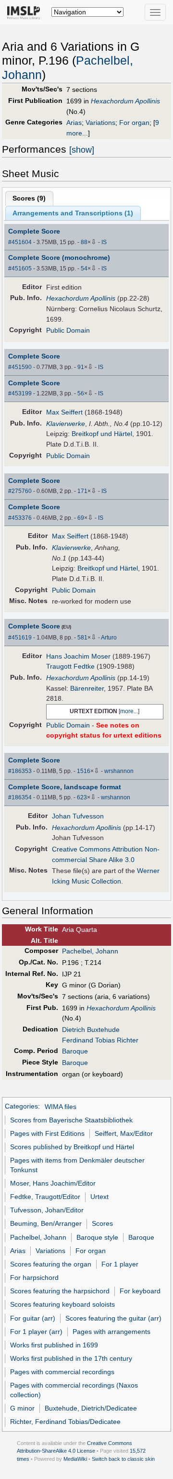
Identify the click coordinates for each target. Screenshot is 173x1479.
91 (80, 367)
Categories (21, 1106)
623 (82, 797)
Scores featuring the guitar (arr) (113, 1318)
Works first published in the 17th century (71, 1358)
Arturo (109, 637)
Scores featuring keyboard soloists (62, 1304)
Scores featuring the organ (50, 1264)
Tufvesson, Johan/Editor (47, 1210)
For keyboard (140, 1291)
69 (80, 518)
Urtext (99, 1196)
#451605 (20, 268)
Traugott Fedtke (70, 666)
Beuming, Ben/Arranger (46, 1223)
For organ (134, 122)
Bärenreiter (87, 688)
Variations (100, 122)
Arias (74, 122)
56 (80, 393)
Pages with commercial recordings (62, 1372)
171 (82, 491)
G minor (22, 1408)
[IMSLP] (25, 12)
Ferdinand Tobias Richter (100, 1040)
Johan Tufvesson (78, 816)
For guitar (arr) (32, 1318)
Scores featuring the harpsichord (60, 1291)
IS (104, 242)
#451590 (20, 367)
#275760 (20, 491)
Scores (102, 1223)
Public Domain (68, 330)
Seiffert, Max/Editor (124, 1133)
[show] (81, 150)
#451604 (20, 242)
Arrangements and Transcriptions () (72, 213)
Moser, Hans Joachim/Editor (53, 1183)
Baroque (75, 1051)
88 (84, 242)
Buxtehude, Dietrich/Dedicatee (91, 1408)
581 (82, 637)
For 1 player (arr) (36, 1331)
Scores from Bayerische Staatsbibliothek (71, 1120)
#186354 (20, 797)
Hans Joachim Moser (78, 656)
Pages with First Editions (47, 1133)
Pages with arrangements (111, 1331)
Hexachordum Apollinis (125, 101)
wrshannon (119, 771)
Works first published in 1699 (54, 1345)
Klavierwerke (65, 423)
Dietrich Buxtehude (91, 1029)
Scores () (29, 198)
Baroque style (97, 1237)
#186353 (20, 771)
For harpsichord (34, 1277)
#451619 (20, 637)
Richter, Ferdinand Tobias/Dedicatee (65, 1421)
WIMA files (60, 1106)
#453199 (20, 393)
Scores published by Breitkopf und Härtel (72, 1147)
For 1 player (119, 1264)
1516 (83, 771)
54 (84, 268)
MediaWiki (75, 1459)
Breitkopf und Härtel (102, 433)
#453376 (20, 518)
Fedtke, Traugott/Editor (45, 1196)
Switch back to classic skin (123, 1459)
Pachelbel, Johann (90, 951)
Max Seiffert (64, 412)
